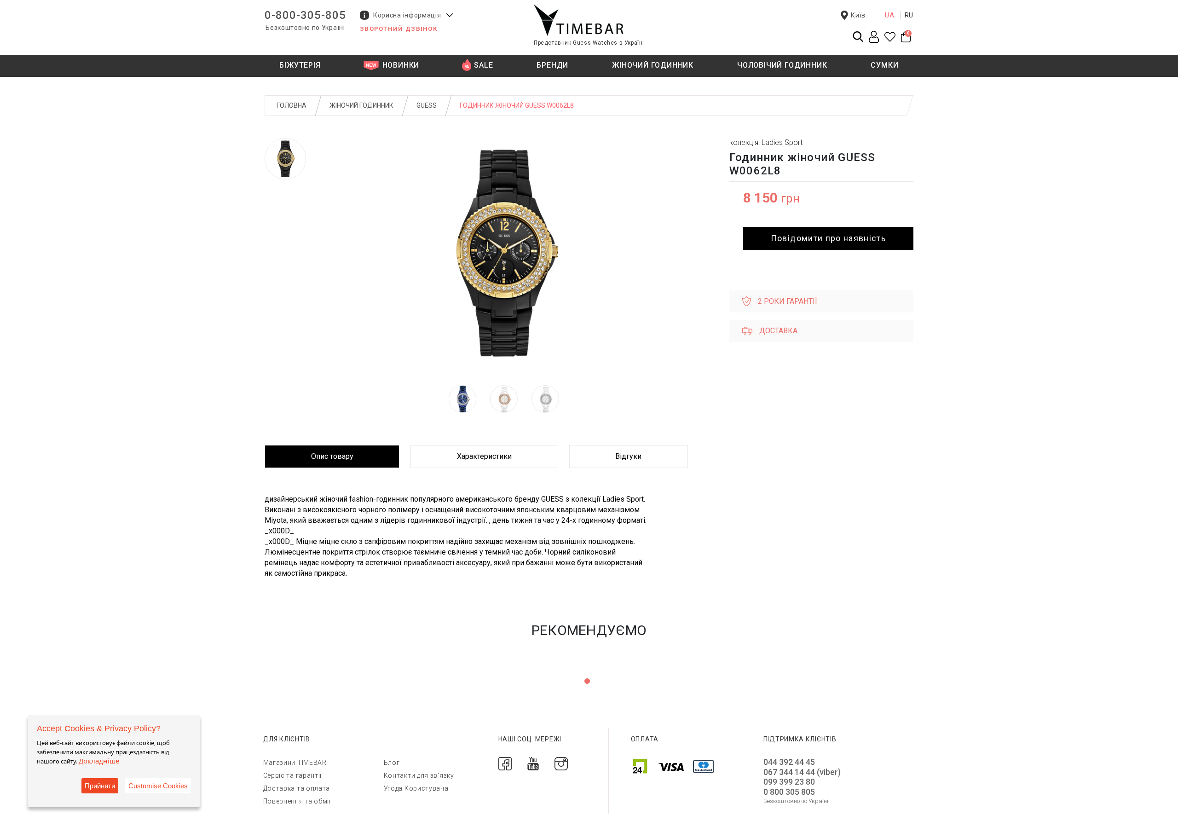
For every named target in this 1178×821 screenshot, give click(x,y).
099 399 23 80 (789, 781)
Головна (291, 105)
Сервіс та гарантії (292, 775)
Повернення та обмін (298, 801)
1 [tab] (587, 681)
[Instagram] (561, 763)
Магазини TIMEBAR (295, 762)
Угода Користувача (416, 788)
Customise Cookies (158, 786)
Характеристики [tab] (484, 456)
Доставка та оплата (296, 788)
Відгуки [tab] (628, 456)
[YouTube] (533, 763)
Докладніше (99, 760)
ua (890, 15)
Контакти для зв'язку (419, 775)
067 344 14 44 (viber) (802, 772)
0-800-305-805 (305, 15)
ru (909, 15)
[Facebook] (505, 763)
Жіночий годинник (361, 105)
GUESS (426, 105)
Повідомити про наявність (828, 238)
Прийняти (100, 786)
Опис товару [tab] (332, 456)
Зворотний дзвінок (398, 29)
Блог (392, 762)
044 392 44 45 (789, 762)
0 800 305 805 (789, 792)
